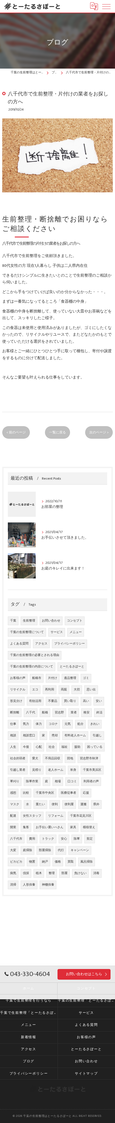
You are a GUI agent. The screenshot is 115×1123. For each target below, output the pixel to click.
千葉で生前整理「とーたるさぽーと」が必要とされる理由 (28, 1012)
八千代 (30, 712)
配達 (13, 815)
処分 (80, 724)
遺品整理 (70, 678)
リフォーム (55, 815)
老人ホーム (55, 769)
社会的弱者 (17, 758)
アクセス (41, 643)
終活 (99, 712)
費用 (32, 838)
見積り (36, 769)
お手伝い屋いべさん (49, 827)
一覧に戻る (57, 432)
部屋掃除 (45, 850)
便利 (55, 804)
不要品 (52, 701)
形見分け (16, 701)
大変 (13, 850)
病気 (13, 873)
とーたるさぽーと (72, 666)
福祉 (64, 747)
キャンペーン (80, 850)
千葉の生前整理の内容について (31, 666)
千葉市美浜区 (92, 769)
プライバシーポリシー (69, 643)
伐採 (26, 873)
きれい (94, 724)
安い (99, 701)
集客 (26, 827)
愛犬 (35, 758)
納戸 (45, 861)
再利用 (49, 689)
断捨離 (14, 712)
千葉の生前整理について (27, 632)
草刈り (14, 781)
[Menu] (106, 6)
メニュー (76, 632)
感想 (13, 792)
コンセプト (74, 620)
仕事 (13, 724)
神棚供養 (48, 884)
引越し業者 (17, 769)
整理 (52, 873)
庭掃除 (27, 850)
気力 (26, 724)
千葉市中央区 (45, 792)
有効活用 (35, 701)
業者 (74, 712)
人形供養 (29, 884)
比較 (26, 792)
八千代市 (16, 838)
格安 (86, 712)
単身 (73, 769)
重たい (40, 804)
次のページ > (99, 432)
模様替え (89, 827)
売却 (55, 735)
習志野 (59, 712)
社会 (52, 747)
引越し (97, 735)
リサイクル (17, 689)
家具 (73, 827)
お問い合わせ (51, 620)
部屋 (64, 873)
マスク (14, 804)
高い (86, 701)
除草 (77, 838)
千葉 (13, 620)
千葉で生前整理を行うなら (29, 1000)
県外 (96, 804)
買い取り (70, 701)
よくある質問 (19, 643)
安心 (64, 838)
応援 (86, 792)
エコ (35, 689)
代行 (61, 850)
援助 (77, 747)
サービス (57, 632)
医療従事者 (68, 792)
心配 (39, 747)
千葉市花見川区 (81, 815)
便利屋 (69, 804)
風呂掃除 (86, 861)
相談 (13, 735)
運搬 (83, 804)
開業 (13, 827)
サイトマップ (86, 1073)
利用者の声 (91, 781)
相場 (58, 781)
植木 (39, 873)
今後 (26, 747)
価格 (58, 861)
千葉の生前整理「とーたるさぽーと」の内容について (86, 1000)
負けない (80, 873)
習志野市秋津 (89, 758)
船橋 (45, 712)
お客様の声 (17, 678)
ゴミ (86, 678)
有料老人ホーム (75, 735)
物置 (32, 861)
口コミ (72, 781)
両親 (64, 689)
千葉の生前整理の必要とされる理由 (34, 655)
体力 (39, 724)
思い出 (91, 689)
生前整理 (29, 620)
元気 (67, 724)
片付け (52, 678)
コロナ (53, 724)
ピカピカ (16, 861)
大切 (77, 689)
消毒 (96, 873)
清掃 (13, 884)
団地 (70, 758)
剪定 (90, 838)
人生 (13, 747)
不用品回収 (52, 758)
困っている (94, 747)
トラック (48, 838)
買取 (71, 861)
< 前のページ (16, 432)
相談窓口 (29, 735)
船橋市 (36, 678)
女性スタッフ (32, 815)
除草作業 (32, 781)
